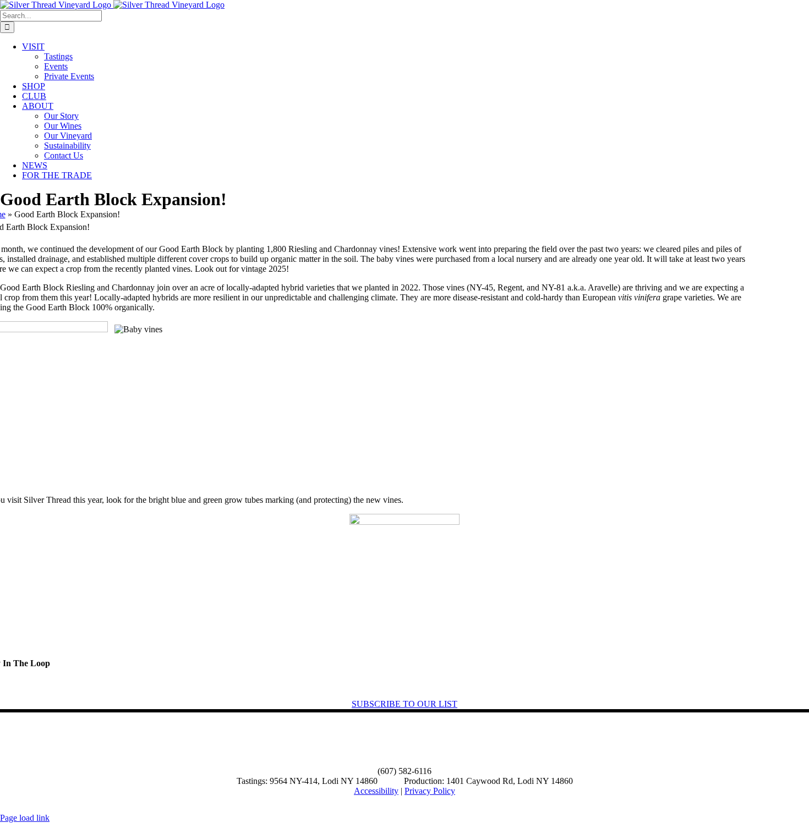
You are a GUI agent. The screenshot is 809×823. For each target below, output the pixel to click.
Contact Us (232, 740)
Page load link (25, 817)
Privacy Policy (429, 790)
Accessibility (376, 790)
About (63, 740)
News (177, 740)
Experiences (121, 740)
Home (15, 740)
